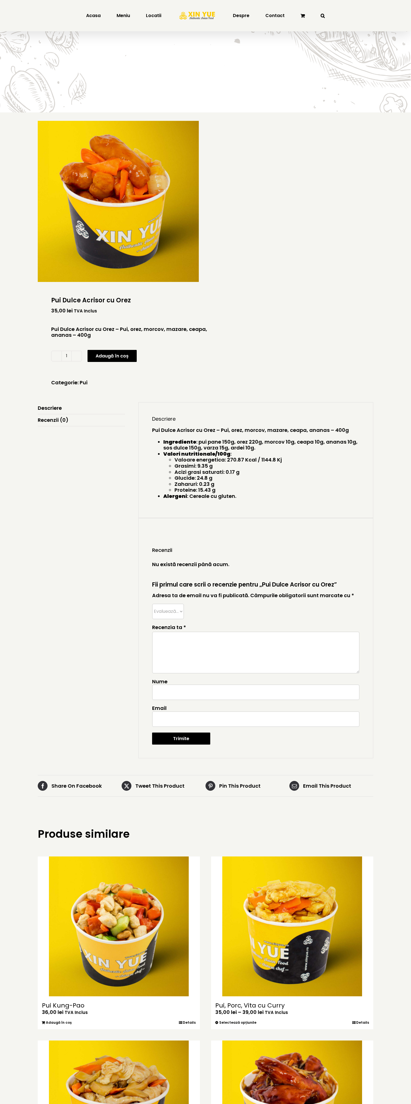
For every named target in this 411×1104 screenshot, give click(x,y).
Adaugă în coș (112, 356)
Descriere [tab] (50, 407)
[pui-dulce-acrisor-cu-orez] (118, 201)
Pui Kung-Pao (63, 1005)
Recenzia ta (169, 627)
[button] (289, 16)
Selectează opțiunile (237, 1022)
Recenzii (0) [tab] (53, 419)
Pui (84, 382)
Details (189, 1022)
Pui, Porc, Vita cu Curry (250, 1005)
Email (159, 708)
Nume (159, 681)
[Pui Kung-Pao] (119, 926)
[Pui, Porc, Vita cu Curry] (292, 926)
